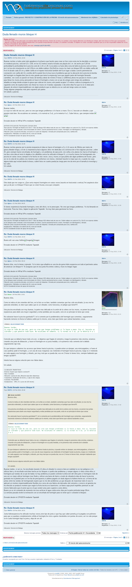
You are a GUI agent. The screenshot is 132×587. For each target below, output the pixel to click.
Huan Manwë (68, 575)
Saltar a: (62, 543)
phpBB (57, 573)
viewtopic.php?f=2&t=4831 (42, 45)
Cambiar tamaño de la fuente (126, 17)
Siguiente (125, 533)
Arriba (127, 98)
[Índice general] (39, 8)
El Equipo (74, 570)
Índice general (19, 17)
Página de (117, 50)
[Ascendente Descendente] (93, 533)
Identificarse (124, 22)
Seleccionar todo (17, 324)
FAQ (116, 22)
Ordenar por (64, 533)
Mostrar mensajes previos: (32, 533)
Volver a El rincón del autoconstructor (15, 542)
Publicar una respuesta (6, 50)
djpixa (9, 105)
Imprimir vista (126, 19)
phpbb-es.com (79, 575)
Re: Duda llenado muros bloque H (19, 102)
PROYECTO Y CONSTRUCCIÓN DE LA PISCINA (41, 17)
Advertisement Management (71, 578)
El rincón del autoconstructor (68, 17)
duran (9, 294)
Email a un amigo (122, 17)
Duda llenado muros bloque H (19, 34)
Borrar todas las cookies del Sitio (88, 570)
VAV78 (10, 58)
